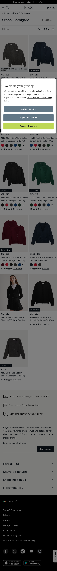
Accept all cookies (28, 126)
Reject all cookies (28, 117)
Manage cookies (28, 109)
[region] (28, 106)
